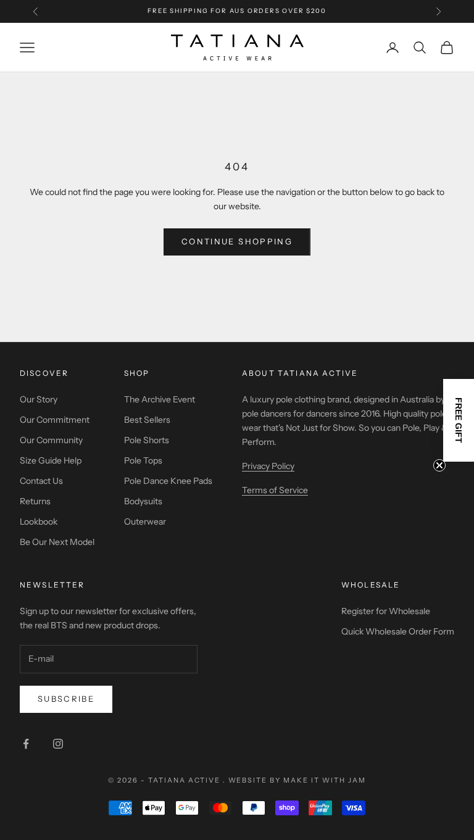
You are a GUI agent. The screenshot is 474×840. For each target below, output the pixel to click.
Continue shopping (237, 241)
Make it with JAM (324, 780)
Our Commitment (54, 419)
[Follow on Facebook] (26, 744)
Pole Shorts (146, 440)
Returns (35, 501)
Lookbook (38, 521)
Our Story (38, 399)
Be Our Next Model (57, 541)
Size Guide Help (50, 460)
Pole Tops (143, 460)
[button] (458, 420)
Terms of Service (275, 490)
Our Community (51, 440)
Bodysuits (143, 501)
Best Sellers (147, 419)
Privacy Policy (268, 466)
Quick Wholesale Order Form (397, 631)
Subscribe (66, 699)
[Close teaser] (439, 465)
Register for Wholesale (385, 611)
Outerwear (145, 521)
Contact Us (41, 480)
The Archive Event (159, 399)
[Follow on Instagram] (58, 744)
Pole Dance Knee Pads (168, 480)
